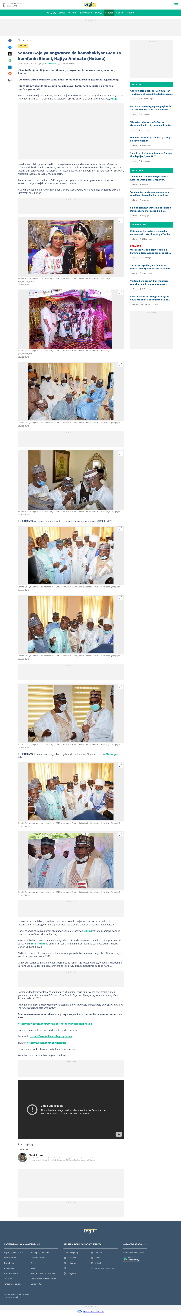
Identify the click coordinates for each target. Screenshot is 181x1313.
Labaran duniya (137, 304)
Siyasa (62, 12)
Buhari (88, 930)
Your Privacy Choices (93, 1311)
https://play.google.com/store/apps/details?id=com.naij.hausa (55, 1023)
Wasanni (72, 12)
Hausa (51, 12)
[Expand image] (120, 220)
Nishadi (119, 12)
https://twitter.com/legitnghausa (47, 1042)
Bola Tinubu (37, 943)
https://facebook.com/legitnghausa (51, 1036)
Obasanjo (111, 754)
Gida (20, 40)
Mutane (130, 12)
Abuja (114, 98)
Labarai (109, 12)
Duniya (98, 12)
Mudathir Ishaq (50, 63)
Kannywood (86, 12)
